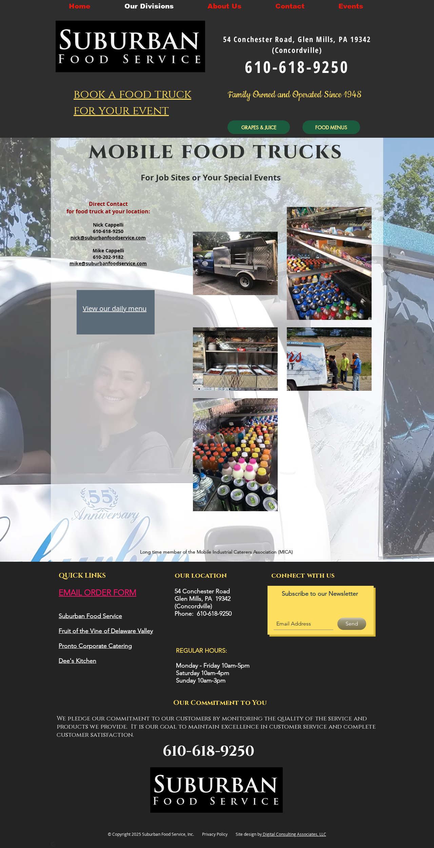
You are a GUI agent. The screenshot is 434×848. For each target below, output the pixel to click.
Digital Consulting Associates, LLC (294, 834)
